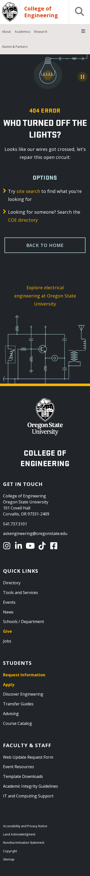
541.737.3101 (15, 524)
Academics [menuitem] (22, 32)
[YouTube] (31, 545)
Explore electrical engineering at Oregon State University (45, 295)
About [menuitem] (6, 32)
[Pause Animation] (83, 77)
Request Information (24, 675)
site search (28, 191)
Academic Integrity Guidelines (30, 786)
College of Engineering (41, 12)
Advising (11, 713)
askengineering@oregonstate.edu (35, 533)
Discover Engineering (23, 694)
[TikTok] (43, 545)
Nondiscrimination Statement (23, 842)
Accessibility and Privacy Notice (25, 826)
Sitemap (8, 859)
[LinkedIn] (19, 545)
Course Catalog (17, 723)
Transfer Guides (18, 704)
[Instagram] (7, 545)
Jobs (7, 641)
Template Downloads (23, 776)
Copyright (10, 851)
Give (7, 631)
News (8, 612)
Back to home (45, 245)
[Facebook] (54, 545)
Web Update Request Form (28, 757)
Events (9, 602)
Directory (11, 583)
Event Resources (18, 766)
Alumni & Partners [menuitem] (15, 47)
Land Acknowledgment (19, 834)
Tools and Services (20, 592)
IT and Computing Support (28, 796)
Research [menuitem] (40, 32)
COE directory (23, 220)
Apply (8, 684)
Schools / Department (23, 621)
